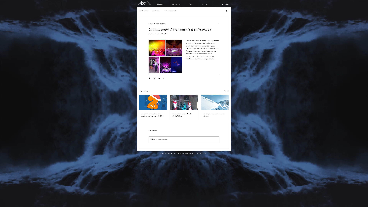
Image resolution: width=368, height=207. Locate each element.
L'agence (160, 4)
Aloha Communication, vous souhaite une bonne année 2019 (152, 115)
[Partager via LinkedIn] (159, 78)
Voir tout (226, 91)
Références (176, 4)
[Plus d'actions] (218, 24)
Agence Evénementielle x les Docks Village (182, 115)
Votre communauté (170, 11)
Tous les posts (143, 11)
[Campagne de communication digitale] (215, 102)
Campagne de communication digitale (214, 115)
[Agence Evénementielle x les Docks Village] (184, 102)
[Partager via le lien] (163, 78)
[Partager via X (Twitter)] (154, 78)
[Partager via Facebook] (149, 78)
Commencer (156, 11)
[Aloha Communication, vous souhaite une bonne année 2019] (153, 102)
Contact (205, 4)
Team (191, 4)
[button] (227, 11)
